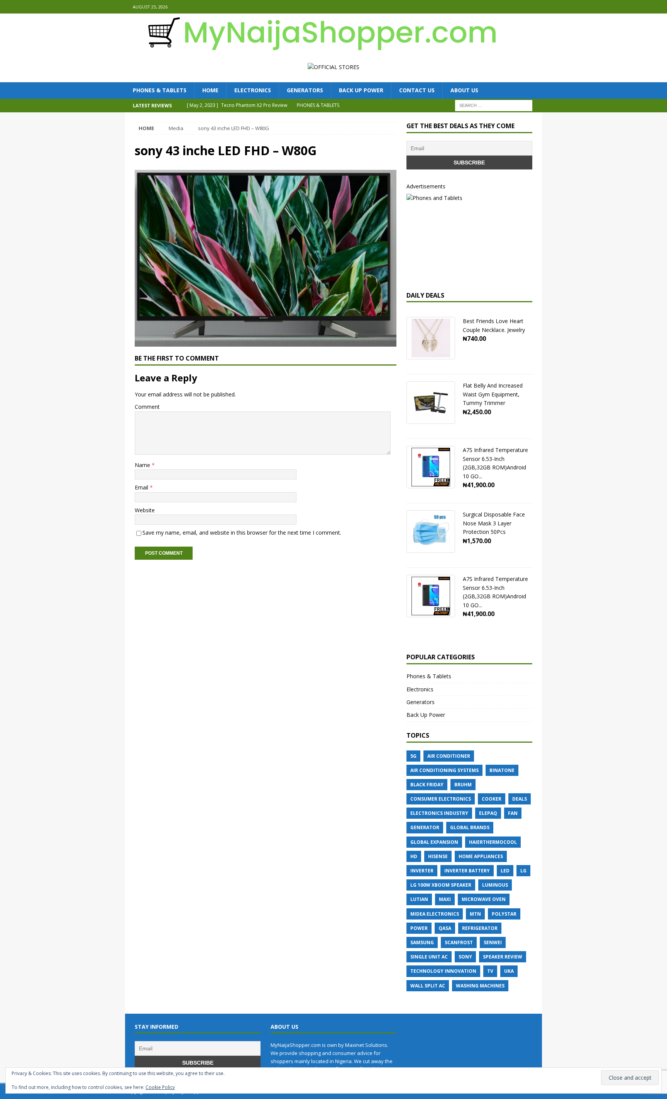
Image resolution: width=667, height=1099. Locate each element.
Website (145, 510)
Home (210, 90)
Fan (513, 813)
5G (413, 756)
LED (505, 870)
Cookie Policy (160, 1087)
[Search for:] (493, 104)
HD (413, 856)
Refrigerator (480, 928)
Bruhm (463, 784)
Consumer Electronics (440, 799)
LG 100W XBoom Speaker (440, 885)
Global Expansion (434, 842)
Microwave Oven (484, 899)
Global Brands (469, 827)
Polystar (504, 914)
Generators (305, 90)
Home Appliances (481, 856)
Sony (465, 956)
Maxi (445, 899)
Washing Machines (480, 985)
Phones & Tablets (159, 90)
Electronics (252, 90)
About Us (464, 90)
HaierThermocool (493, 842)
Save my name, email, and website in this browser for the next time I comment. (241, 532)
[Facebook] (520, 7)
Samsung (422, 942)
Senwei (493, 942)
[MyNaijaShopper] (318, 47)
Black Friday (427, 784)
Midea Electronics (434, 914)
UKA (509, 971)
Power (419, 928)
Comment (147, 406)
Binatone (502, 770)
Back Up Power (361, 90)
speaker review (502, 956)
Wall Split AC (427, 985)
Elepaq (488, 813)
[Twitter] (535, 7)
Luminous (495, 885)
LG (523, 870)
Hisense (438, 856)
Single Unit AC (429, 956)
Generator (424, 827)
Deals (519, 799)
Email (142, 487)
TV (490, 971)
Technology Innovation (443, 971)
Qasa (444, 928)
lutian (419, 899)
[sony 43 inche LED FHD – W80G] (265, 342)
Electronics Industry (439, 813)
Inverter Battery (467, 870)
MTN (475, 914)
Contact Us (417, 90)
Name (143, 465)
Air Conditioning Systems (444, 770)
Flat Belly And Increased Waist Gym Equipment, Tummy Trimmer (493, 394)
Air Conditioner (448, 756)
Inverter (421, 870)
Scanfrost (459, 942)
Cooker (491, 799)
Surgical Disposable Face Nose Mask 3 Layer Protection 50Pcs (494, 523)
